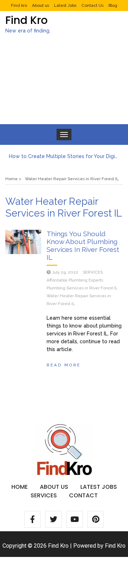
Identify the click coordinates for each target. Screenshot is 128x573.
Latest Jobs (65, 5)
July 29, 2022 (65, 272)
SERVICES (93, 272)
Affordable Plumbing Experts (75, 280)
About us (40, 5)
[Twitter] (53, 519)
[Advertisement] (64, 85)
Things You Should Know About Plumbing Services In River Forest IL (83, 245)
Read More (64, 364)
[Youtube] (74, 519)
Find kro (19, 5)
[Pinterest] (95, 519)
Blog (112, 5)
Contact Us (92, 5)
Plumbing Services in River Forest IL (82, 287)
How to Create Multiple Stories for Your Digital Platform (64, 156)
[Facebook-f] (32, 519)
